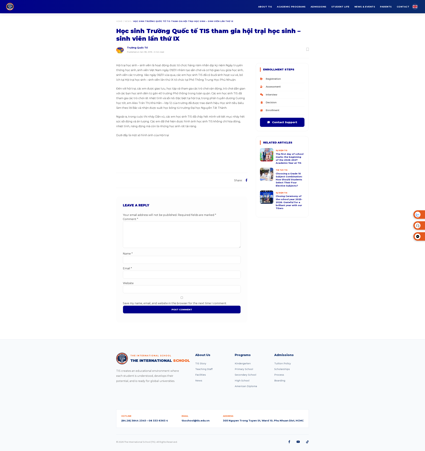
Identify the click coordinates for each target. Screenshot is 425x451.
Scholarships (282, 369)
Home (119, 21)
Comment (130, 219)
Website (128, 283)
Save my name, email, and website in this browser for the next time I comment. (175, 303)
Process (279, 374)
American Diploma (246, 386)
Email (127, 268)
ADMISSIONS (318, 6)
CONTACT (403, 6)
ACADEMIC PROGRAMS (291, 6)
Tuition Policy (282, 363)
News (128, 21)
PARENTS (386, 6)
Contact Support (284, 122)
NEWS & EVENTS (364, 6)
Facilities (200, 374)
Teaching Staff (203, 369)
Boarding (279, 380)
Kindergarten (243, 363)
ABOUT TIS (265, 6)
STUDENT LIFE (340, 6)
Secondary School (245, 374)
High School (242, 380)
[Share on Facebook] (246, 180)
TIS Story (200, 363)
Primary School (244, 369)
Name (128, 253)
